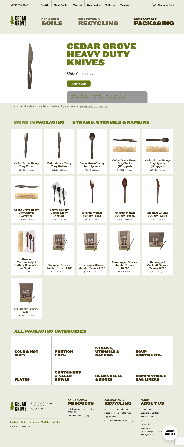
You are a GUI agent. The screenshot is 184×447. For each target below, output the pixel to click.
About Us (152, 402)
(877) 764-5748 (19, 5)
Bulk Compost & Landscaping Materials (81, 410)
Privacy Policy (15, 426)
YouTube (45, 422)
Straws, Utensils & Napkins (111, 122)
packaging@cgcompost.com (94, 106)
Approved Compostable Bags (117, 413)
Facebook (14, 422)
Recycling (98, 22)
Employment (146, 409)
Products (81, 402)
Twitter (24, 422)
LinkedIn (56, 422)
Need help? (170, 433)
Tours (143, 420)
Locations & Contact (150, 413)
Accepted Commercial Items (117, 409)
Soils (52, 22)
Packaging (154, 22)
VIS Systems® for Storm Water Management (154, 433)
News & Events (147, 416)
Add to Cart (79, 83)
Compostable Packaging (78, 415)
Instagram (34, 422)
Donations (145, 428)
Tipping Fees (110, 416)
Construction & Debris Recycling (118, 420)
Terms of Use (25, 426)
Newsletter (146, 424)
